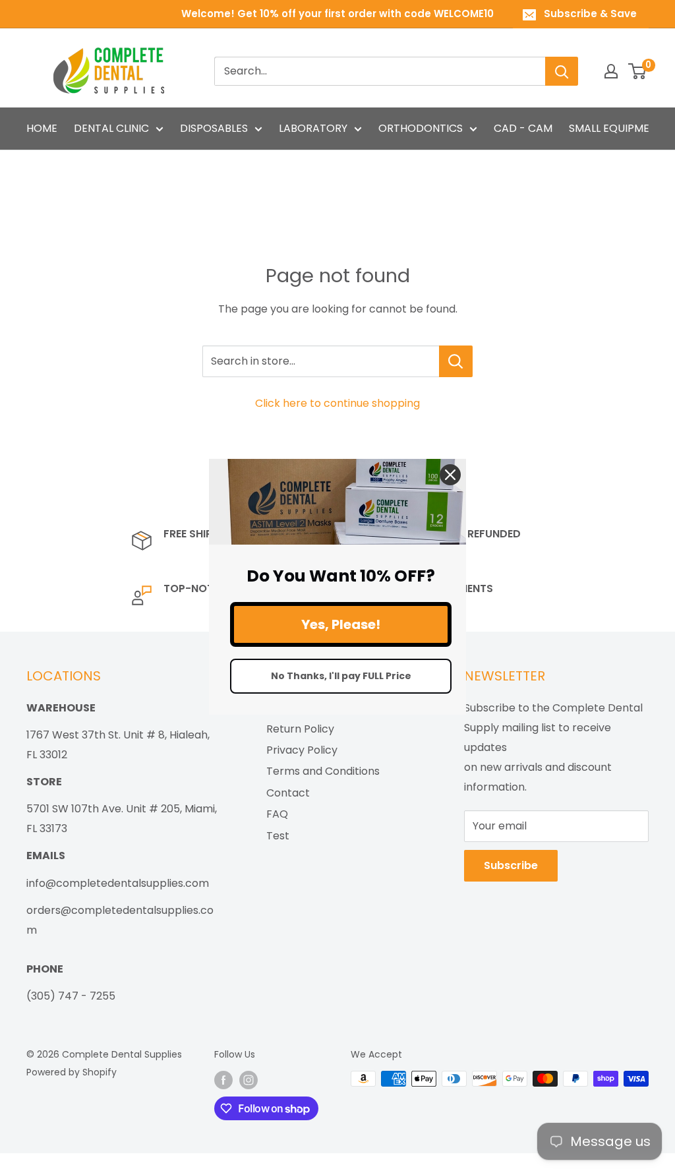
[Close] (450, 474)
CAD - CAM (523, 128)
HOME (41, 128)
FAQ (277, 814)
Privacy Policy (302, 750)
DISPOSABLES (214, 128)
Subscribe (511, 865)
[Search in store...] (456, 361)
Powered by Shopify (71, 1072)
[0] (638, 71)
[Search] (561, 71)
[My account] (611, 71)
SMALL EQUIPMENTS (619, 128)
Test (277, 835)
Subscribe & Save (590, 13)
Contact (288, 792)
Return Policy (300, 729)
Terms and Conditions (323, 771)
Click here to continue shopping (337, 403)
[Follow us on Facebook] (223, 1080)
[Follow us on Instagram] (248, 1080)
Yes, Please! (340, 624)
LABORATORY (313, 128)
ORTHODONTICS (420, 128)
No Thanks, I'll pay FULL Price (341, 675)
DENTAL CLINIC (111, 128)
